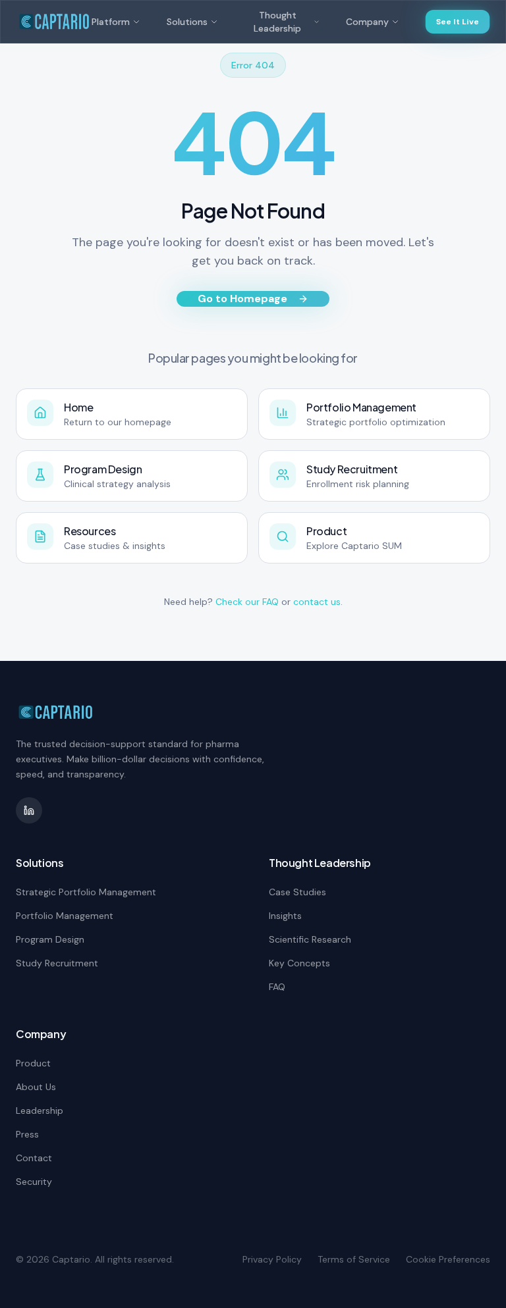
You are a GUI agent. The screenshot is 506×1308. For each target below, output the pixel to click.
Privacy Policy (272, 1259)
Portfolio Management (64, 916)
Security (34, 1182)
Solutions (187, 22)
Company (367, 22)
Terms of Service (354, 1259)
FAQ (277, 987)
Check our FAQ (247, 602)
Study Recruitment (57, 963)
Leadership (39, 1110)
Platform (111, 22)
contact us (317, 602)
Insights (285, 916)
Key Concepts (299, 963)
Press (27, 1134)
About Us (36, 1087)
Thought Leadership (277, 21)
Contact (34, 1158)
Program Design (50, 939)
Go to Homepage (242, 298)
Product (33, 1063)
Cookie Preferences (448, 1259)
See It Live (457, 21)
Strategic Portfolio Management (86, 892)
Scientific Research (310, 939)
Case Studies (297, 892)
